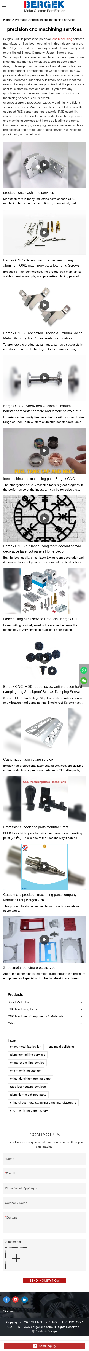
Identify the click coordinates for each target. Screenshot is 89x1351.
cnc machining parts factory (29, 1110)
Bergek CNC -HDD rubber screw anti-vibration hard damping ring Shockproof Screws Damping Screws (42, 689)
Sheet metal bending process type (29, 967)
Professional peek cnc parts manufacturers (35, 827)
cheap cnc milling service (27, 1062)
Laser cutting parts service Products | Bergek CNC (41, 619)
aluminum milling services (27, 1054)
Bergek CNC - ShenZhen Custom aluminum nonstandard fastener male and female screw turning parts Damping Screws (43, 409)
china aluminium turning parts (30, 1078)
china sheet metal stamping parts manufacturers (43, 1102)
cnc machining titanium (25, 1070)
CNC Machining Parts (22, 1009)
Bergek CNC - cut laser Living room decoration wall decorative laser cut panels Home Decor (42, 548)
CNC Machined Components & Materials (35, 1016)
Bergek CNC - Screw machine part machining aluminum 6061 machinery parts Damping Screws (41, 262)
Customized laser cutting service (28, 759)
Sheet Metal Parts (20, 1002)
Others (12, 1023)
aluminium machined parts (28, 1094)
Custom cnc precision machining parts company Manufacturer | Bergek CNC (39, 897)
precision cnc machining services (52, 19)
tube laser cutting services (28, 1086)
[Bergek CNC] (84, 670)
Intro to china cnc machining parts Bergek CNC (39, 479)
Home (7, 19)
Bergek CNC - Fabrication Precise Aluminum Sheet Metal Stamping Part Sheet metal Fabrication (42, 335)
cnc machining (62, 39)
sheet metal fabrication (25, 1046)
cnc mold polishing (61, 1046)
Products (21, 19)
